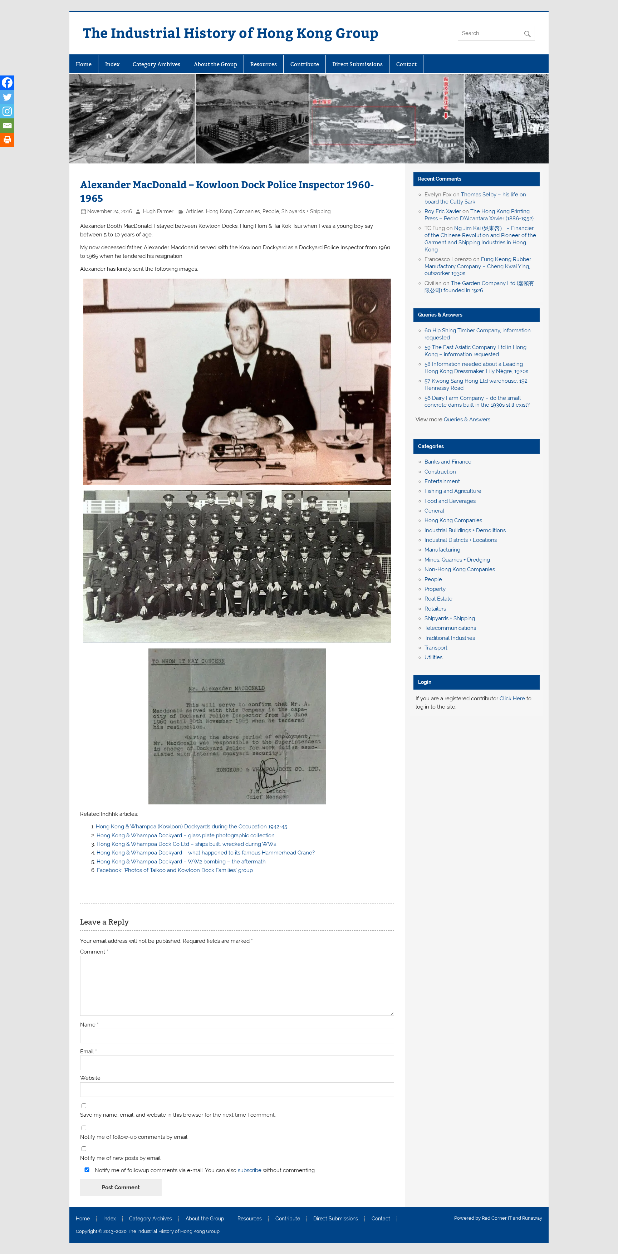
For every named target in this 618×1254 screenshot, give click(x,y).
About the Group (215, 64)
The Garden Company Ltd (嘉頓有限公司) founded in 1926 (479, 287)
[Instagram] (7, 111)
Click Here (512, 698)
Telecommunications (450, 628)
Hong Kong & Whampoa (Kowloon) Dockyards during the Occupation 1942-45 (191, 826)
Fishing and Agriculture (453, 491)
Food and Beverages (450, 501)
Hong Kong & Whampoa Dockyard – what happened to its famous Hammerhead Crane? (206, 852)
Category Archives (156, 64)
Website (90, 1078)
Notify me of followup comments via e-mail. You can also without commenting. (204, 1170)
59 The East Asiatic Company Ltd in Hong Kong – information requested (475, 351)
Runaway (532, 1218)
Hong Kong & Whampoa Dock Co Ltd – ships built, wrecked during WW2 (186, 844)
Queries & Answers (440, 315)
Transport (436, 648)
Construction (440, 472)
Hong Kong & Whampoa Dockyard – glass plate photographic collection (186, 835)
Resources (263, 64)
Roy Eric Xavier (443, 211)
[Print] (7, 140)
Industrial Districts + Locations (461, 540)
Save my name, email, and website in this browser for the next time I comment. (178, 1115)
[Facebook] (7, 82)
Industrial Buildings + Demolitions (465, 530)
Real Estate (438, 599)
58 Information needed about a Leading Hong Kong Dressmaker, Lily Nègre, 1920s (476, 367)
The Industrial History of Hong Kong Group (230, 32)
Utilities (433, 657)
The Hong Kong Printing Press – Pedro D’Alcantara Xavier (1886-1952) (479, 215)
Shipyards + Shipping (306, 211)
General (434, 511)
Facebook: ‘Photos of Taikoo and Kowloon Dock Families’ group (175, 870)
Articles (194, 211)
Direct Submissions (357, 64)
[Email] (7, 125)
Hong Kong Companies (233, 211)
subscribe (249, 1170)
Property (435, 589)
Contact (406, 64)
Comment (94, 952)
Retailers (435, 609)
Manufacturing (442, 550)
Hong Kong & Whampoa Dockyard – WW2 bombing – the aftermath (181, 861)
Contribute (304, 64)
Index (112, 64)
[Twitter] (7, 97)
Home (84, 64)
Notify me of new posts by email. (121, 1158)
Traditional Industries (450, 638)
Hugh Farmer (158, 211)
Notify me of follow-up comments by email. (134, 1137)
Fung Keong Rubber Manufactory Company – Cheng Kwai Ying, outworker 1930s (478, 266)
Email (88, 1051)
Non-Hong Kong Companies (460, 569)
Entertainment (442, 481)
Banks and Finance (448, 462)
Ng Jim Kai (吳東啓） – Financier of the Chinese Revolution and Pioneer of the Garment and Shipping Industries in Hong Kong (480, 239)
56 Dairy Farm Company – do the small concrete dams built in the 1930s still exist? (477, 401)
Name (89, 1025)
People (271, 211)
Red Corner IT (497, 1218)
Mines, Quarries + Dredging (457, 560)
